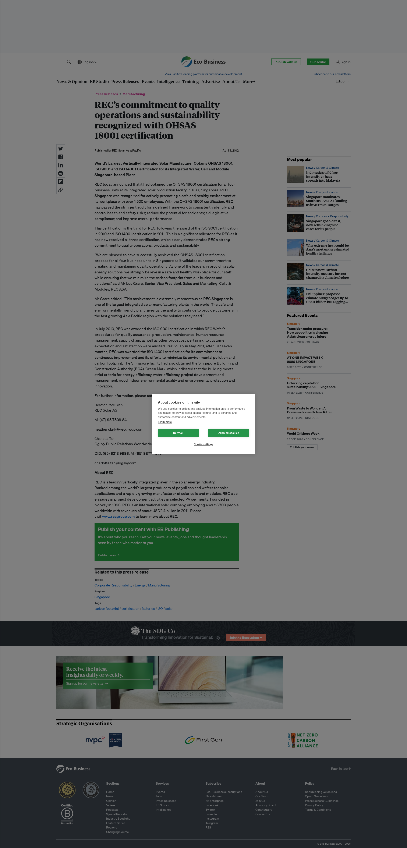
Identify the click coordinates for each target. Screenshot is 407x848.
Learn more (165, 421)
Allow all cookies (228, 433)
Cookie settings (203, 444)
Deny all (178, 433)
